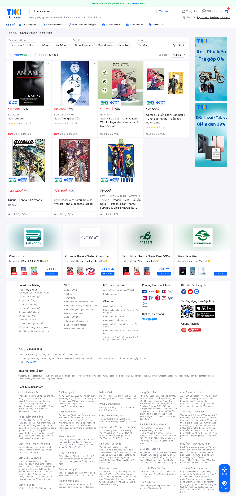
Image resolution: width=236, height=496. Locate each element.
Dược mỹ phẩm (44, 479)
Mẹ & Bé (157, 406)
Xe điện (167, 471)
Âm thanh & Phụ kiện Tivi (191, 396)
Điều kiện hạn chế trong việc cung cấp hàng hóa (120, 311)
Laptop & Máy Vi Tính (161, 411)
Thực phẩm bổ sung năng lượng (198, 434)
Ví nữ (88, 473)
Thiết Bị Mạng (115, 435)
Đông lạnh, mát (38, 425)
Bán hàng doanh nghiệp (75, 325)
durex (83, 376)
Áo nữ (61, 396)
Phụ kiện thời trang (109, 404)
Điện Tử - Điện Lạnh (191, 392)
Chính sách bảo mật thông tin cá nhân (81, 305)
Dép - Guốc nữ (79, 439)
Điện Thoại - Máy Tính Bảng (34, 443)
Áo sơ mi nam (77, 417)
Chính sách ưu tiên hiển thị (115, 320)
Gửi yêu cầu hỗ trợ (26, 300)
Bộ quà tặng (112, 484)
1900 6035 (31, 362)
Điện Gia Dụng (26, 484)
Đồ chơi (47, 396)
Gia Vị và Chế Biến (113, 476)
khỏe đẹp (69, 17)
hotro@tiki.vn (42, 327)
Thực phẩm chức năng (34, 464)
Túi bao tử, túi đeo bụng (84, 487)
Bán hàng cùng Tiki (112, 294)
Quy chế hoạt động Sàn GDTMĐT (118, 290)
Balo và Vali (106, 392)
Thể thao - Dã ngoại (153, 401)
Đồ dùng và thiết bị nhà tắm (118, 455)
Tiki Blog (68, 294)
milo (105, 376)
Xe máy (148, 474)
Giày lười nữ (83, 444)
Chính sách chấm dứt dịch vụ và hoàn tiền (120, 331)
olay (187, 376)
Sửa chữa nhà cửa (113, 450)
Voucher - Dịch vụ (150, 448)
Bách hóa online (153, 408)
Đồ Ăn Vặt (109, 479)
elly (99, 376)
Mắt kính (125, 407)
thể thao (98, 17)
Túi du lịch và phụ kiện (115, 396)
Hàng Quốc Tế (148, 392)
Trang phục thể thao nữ (191, 415)
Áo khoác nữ (80, 398)
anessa (171, 376)
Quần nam (77, 415)
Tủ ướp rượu (209, 406)
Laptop (125, 438)
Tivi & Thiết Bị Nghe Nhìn (156, 415)
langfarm (32, 378)
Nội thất (112, 452)
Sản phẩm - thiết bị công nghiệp (158, 412)
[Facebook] (183, 291)
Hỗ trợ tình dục (41, 476)
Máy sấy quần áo (194, 406)
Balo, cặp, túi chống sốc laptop (117, 397)
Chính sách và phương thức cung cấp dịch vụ (120, 325)
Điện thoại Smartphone (29, 447)
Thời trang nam (67, 411)
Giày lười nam (65, 456)
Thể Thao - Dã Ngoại (192, 411)
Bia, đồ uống (28, 430)
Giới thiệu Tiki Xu (72, 317)
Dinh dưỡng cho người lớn (35, 406)
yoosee (180, 376)
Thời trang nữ (66, 392)
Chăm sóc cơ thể (32, 466)
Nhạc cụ (121, 460)
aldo (121, 376)
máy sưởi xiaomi (201, 482)
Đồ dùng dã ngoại (199, 417)
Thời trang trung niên (74, 406)
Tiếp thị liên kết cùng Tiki (76, 321)
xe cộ (49, 17)
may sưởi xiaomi (194, 479)
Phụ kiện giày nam (73, 461)
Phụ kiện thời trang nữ (109, 407)
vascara (22, 376)
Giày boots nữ (69, 444)
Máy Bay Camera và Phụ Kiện (197, 461)
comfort (202, 376)
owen (67, 376)
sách (89, 17)
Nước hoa (29, 476)
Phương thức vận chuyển (29, 308)
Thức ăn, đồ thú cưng (33, 435)
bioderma (91, 376)
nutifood (137, 376)
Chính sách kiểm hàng (28, 312)
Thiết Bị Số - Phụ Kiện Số (153, 424)
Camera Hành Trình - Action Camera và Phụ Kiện (198, 452)
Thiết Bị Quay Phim (196, 460)
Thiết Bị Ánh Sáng (198, 450)
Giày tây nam (79, 456)
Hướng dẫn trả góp (27, 319)
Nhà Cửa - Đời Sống (110, 443)
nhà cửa (80, 17)
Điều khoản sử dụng (73, 313)
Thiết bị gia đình (43, 488)
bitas (210, 376)
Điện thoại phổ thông (33, 450)
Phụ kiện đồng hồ (113, 421)
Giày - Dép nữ (66, 436)
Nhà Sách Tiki (148, 482)
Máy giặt (189, 401)
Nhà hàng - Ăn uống (155, 457)
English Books (155, 488)
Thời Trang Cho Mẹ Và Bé (30, 396)
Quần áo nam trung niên (76, 428)
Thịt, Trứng (33, 420)
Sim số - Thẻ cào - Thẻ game (163, 462)
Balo (101, 396)
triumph (128, 376)
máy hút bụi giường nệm (197, 483)
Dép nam (73, 459)
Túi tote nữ (76, 475)
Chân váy (78, 401)
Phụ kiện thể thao (198, 420)
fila (53, 378)
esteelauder (38, 376)
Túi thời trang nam (69, 480)
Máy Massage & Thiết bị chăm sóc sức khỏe (36, 467)
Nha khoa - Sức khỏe (157, 460)
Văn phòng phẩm (163, 485)
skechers (113, 376)
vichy (47, 378)
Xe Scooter (164, 474)
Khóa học (164, 452)
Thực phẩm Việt (42, 423)
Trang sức (104, 419)
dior (29, 376)
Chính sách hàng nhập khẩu (31, 323)
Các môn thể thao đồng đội (198, 428)
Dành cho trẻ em (32, 433)
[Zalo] (196, 291)
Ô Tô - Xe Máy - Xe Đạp (153, 468)
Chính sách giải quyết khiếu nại (78, 309)
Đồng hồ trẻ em (129, 421)
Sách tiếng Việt (147, 485)
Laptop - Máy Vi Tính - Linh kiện (117, 427)
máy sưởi (184, 471)
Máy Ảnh (205, 462)
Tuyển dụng (69, 298)
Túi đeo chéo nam (75, 484)
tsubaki (60, 378)
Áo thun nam (64, 415)
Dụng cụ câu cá (193, 425)
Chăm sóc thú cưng (108, 471)
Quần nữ (78, 396)
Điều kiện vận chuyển (74, 328)
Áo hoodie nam (72, 420)
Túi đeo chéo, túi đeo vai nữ (72, 473)
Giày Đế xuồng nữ (77, 447)
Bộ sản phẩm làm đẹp (35, 477)
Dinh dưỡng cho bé (33, 403)
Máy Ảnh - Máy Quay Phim (195, 443)
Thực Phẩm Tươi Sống (30, 416)
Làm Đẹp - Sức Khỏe (29, 457)
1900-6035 (31, 290)
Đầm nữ (69, 396)
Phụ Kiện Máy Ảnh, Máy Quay (193, 447)
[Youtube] (190, 291)
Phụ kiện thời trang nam (116, 408)
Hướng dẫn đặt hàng (27, 304)
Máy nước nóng (198, 403)
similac (194, 376)
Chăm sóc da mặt (26, 461)
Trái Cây (22, 420)
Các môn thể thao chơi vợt (198, 429)
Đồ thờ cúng (110, 460)
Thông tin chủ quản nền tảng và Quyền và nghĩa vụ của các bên (121, 338)
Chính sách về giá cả (112, 306)
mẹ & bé (58, 17)
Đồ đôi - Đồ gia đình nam (79, 423)
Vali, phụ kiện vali (128, 398)
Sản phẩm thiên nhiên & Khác (34, 470)
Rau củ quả (28, 423)
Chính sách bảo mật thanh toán (78, 302)
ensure (75, 376)
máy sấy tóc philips (200, 474)
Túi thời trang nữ (68, 469)
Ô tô (156, 474)
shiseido (22, 378)
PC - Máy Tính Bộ (112, 438)
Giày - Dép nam (67, 452)
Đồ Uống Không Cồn (116, 482)
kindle (146, 376)
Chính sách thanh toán (113, 316)
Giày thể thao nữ (203, 433)
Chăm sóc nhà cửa (35, 438)
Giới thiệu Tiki (70, 290)
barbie (60, 376)
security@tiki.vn (41, 331)
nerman (153, 376)
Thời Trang (165, 396)
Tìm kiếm (163, 11)
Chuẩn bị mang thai (33, 411)
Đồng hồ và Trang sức (111, 415)
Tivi (187, 403)
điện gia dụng (36, 17)
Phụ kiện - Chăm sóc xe (151, 471)
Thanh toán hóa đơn (149, 452)
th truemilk (51, 376)
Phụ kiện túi (88, 475)
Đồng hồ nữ (115, 419)
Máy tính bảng (31, 452)
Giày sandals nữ (74, 442)
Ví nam (62, 484)
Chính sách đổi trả (26, 316)
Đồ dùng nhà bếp (26, 488)
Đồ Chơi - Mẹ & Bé (28, 392)
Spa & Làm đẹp (159, 455)
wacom (162, 376)
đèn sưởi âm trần (193, 489)
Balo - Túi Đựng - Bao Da (197, 455)
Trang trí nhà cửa (107, 447)
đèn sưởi (194, 471)
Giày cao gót (65, 439)
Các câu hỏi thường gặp (29, 296)
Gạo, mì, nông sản (33, 428)
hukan (41, 378)
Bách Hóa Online (108, 468)
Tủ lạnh (189, 398)
